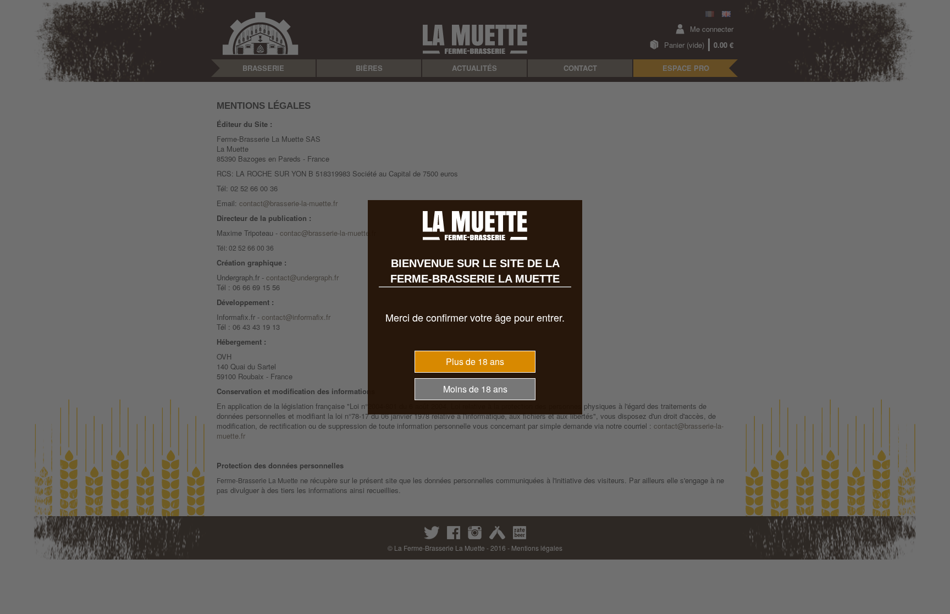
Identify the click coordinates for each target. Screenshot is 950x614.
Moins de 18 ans (475, 389)
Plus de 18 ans (475, 361)
